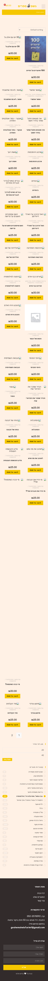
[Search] (4, 12)
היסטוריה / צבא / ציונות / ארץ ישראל (30, 800)
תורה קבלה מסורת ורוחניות (33, 865)
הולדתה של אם (12, 257)
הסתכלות (35, 430)
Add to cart (35, 82)
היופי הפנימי (35, 367)
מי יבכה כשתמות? (12, 684)
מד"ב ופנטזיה (38, 812)
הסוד (12, 396)
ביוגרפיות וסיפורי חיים (35, 788)
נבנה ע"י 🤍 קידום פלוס (24, 974)
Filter (7, 759)
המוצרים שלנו (39, 897)
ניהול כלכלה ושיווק (36, 820)
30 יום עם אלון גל (12, 46)
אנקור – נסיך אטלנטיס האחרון (12, 131)
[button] (43, 6)
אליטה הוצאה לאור (36, 780)
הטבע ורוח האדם (12, 314)
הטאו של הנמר (35, 339)
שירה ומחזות (38, 861)
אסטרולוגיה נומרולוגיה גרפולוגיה (31, 784)
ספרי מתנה (39, 833)
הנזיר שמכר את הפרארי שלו (35, 399)
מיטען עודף (35, 713)
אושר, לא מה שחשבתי (12, 99)
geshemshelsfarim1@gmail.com (28, 927)
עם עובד (40, 841)
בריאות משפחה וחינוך (39, 94)
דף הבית (41, 893)
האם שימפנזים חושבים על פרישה (12, 227)
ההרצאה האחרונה (35, 257)
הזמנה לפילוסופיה (12, 286)
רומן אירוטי (39, 849)
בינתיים (35, 190)
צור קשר (41, 900)
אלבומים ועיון (38, 776)
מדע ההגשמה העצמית (12, 460)
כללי (41, 808)
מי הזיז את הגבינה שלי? (35, 491)
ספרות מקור (38, 824)
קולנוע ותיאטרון (37, 845)
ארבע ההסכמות (35, 161)
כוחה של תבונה (12, 430)
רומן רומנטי (39, 853)
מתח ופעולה (38, 816)
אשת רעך (12, 161)
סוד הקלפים (13, 713)
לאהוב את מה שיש (35, 458)
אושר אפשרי (35, 99)
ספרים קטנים (38, 837)
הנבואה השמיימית (12, 367)
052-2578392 (34, 916)
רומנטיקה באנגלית (36, 857)
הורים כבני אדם (35, 286)
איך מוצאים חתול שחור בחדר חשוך (35, 131)
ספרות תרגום (38, 829)
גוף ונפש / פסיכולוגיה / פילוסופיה (35, 66)
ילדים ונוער (39, 804)
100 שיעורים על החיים (35, 70)
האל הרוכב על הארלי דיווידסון (35, 227)
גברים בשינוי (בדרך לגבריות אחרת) (13, 193)
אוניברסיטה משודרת (36, 772)
